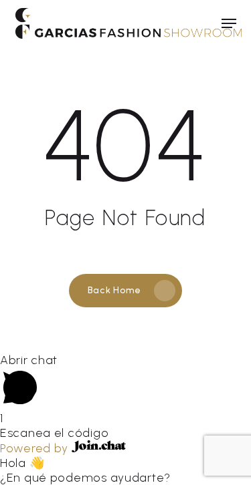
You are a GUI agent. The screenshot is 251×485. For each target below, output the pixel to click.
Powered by (36, 448)
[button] (229, 23)
